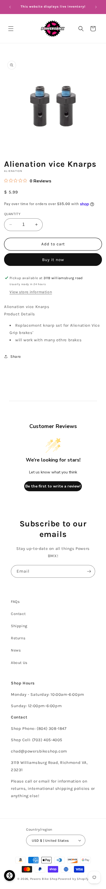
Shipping (19, 626)
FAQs (15, 601)
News (16, 650)
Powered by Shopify (73, 879)
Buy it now (53, 259)
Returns (18, 638)
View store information (31, 292)
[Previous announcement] (10, 7)
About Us (19, 662)
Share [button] (15, 356)
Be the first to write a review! (53, 486)
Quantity (12, 214)
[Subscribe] (89, 571)
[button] (11, 29)
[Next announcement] (96, 7)
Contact (18, 613)
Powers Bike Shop (44, 879)
